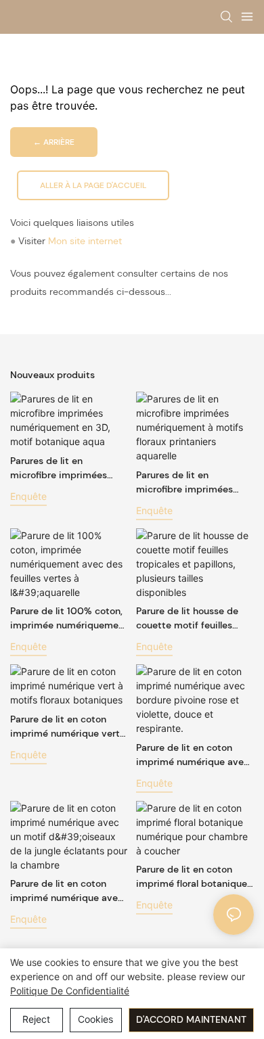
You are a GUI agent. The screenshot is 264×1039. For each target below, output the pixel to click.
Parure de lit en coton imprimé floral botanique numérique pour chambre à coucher (193, 877)
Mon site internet (85, 241)
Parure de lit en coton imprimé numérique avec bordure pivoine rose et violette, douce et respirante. (192, 755)
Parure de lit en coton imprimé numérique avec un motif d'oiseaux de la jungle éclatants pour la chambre (66, 891)
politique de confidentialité (69, 990)
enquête (28, 496)
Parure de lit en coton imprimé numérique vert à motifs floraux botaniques (69, 727)
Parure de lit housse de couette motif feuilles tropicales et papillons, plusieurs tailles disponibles (187, 618)
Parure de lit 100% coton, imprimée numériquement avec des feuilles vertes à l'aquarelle (69, 618)
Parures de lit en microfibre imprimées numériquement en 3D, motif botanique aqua (61, 468)
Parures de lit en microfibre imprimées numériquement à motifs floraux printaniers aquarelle (192, 483)
